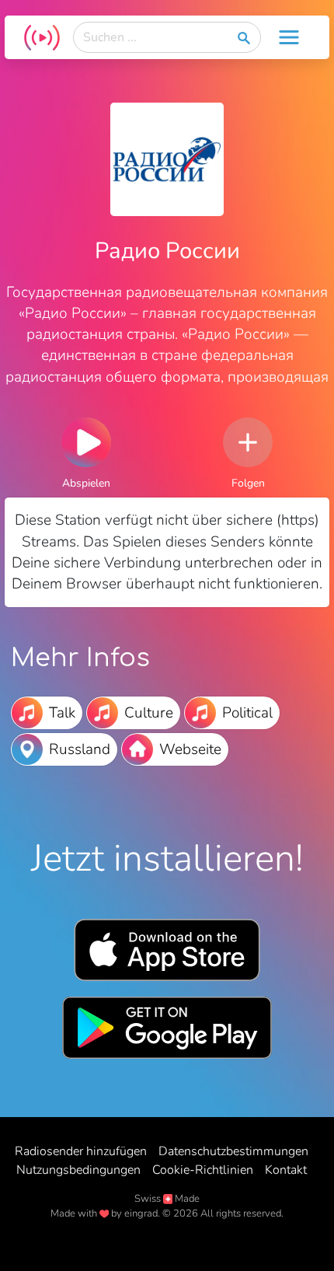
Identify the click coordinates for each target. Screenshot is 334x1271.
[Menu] (289, 37)
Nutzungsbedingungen (78, 1169)
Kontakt (286, 1169)
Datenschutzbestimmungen (233, 1151)
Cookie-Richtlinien (202, 1169)
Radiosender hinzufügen (81, 1151)
